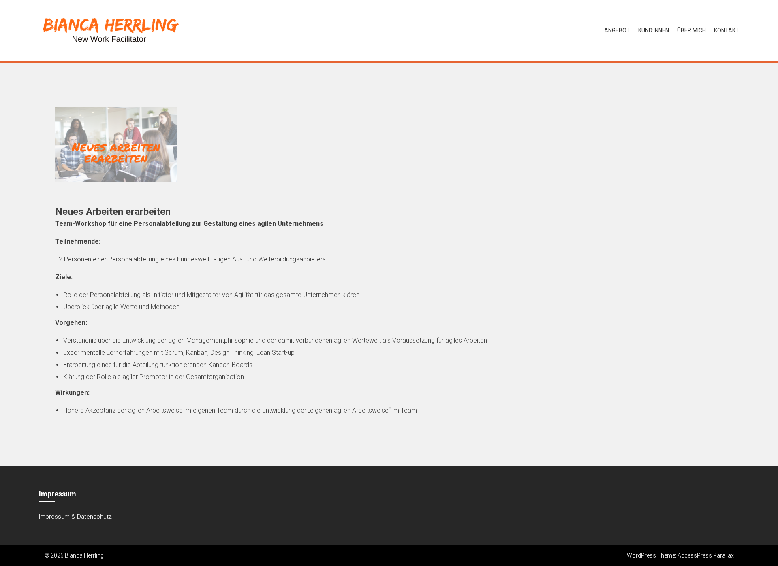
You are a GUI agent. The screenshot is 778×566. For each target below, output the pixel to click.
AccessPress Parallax (706, 555)
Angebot (617, 30)
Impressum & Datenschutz (75, 516)
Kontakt (726, 30)
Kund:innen (653, 30)
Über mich (691, 30)
